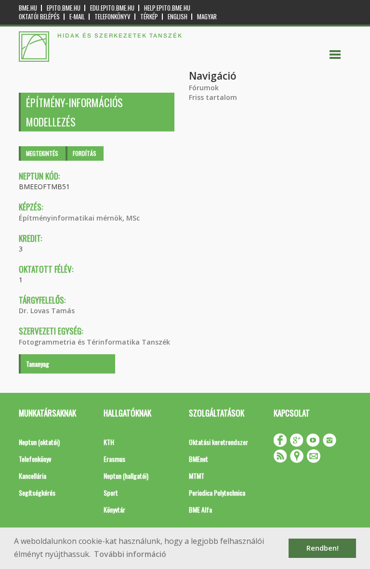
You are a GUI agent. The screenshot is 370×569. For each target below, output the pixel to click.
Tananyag (37, 364)
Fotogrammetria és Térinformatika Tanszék (94, 342)
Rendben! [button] (322, 548)
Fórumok (204, 87)
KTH (109, 442)
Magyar (207, 17)
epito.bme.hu (63, 8)
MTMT (196, 476)
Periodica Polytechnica (217, 492)
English (177, 17)
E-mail (77, 17)
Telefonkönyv (112, 17)
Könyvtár (114, 509)
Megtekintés (42, 153)
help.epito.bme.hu (167, 8)
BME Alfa (200, 509)
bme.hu (28, 8)
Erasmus (114, 459)
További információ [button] (130, 554)
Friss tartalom (213, 97)
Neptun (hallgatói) (126, 476)
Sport (111, 492)
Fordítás (84, 153)
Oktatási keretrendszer (218, 442)
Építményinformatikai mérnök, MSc (79, 217)
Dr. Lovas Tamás (47, 310)
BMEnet (198, 459)
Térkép (149, 17)
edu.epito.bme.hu (112, 8)
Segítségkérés (37, 492)
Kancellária (32, 476)
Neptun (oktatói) (39, 442)
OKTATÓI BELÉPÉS (39, 17)
